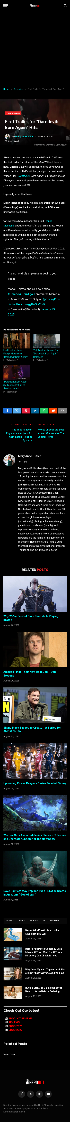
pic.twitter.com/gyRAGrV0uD (26, 304)
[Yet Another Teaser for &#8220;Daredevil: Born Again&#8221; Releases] (46, 340)
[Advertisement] (35, 49)
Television (13, 113)
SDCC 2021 (15, 1026)
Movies (34, 920)
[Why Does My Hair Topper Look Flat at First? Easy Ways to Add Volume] (13, 973)
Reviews (55, 920)
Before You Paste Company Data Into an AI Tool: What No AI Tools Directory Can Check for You (43, 952)
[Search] (65, 5)
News (22, 920)
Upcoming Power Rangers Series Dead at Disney (34, 783)
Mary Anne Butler (25, 136)
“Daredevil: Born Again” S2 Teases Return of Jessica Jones (15, 385)
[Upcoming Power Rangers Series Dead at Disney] (35, 761)
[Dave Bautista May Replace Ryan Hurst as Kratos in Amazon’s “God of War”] (35, 868)
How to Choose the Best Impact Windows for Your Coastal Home (52, 433)
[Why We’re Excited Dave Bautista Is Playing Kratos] (35, 594)
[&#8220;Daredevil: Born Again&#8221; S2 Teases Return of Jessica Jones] (16, 372)
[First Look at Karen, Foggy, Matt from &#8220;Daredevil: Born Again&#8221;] (16, 340)
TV (44, 920)
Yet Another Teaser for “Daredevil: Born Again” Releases (45, 353)
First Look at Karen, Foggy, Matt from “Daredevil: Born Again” (15, 353)
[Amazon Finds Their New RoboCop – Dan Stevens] (35, 649)
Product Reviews (20, 1018)
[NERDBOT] (35, 5)
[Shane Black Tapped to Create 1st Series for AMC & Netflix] (35, 705)
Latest (10, 920)
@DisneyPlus (51, 299)
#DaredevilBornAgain (21, 294)
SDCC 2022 (15, 1029)
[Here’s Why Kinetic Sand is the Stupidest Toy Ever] (13, 934)
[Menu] (5, 5)
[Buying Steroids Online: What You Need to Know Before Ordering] (13, 992)
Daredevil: (24, 175)
